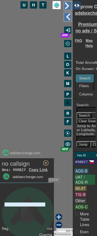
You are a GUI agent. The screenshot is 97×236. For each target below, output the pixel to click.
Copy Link (38, 169)
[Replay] (67, 133)
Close (54, 180)
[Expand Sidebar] (67, 17)
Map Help (89, 43)
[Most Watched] (67, 144)
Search (84, 78)
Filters (84, 86)
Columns (86, 94)
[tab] (85, 78)
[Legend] (57, 5)
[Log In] (67, 30)
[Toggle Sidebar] (67, 6)
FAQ (78, 40)
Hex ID (81, 155)
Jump (83, 144)
